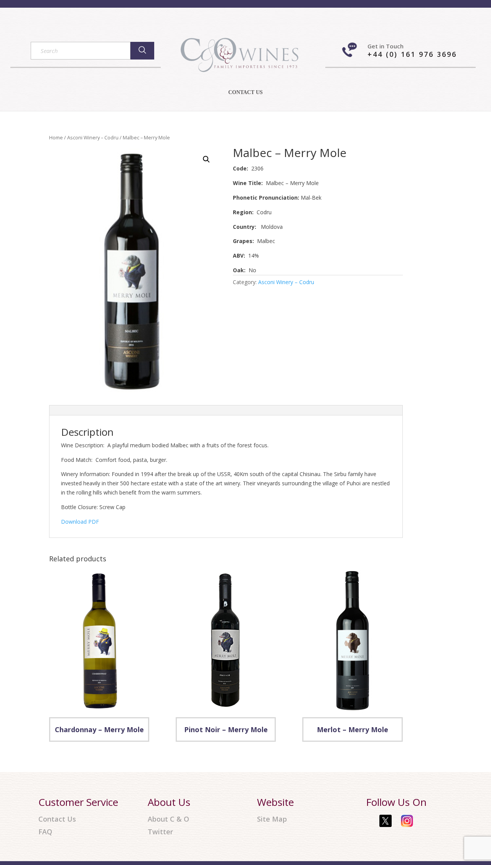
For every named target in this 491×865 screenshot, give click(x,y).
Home (56, 137)
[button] (206, 159)
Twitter (160, 831)
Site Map (272, 819)
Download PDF (80, 521)
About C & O (168, 819)
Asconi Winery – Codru (93, 137)
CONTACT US (245, 92)
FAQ (45, 831)
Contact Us (57, 819)
